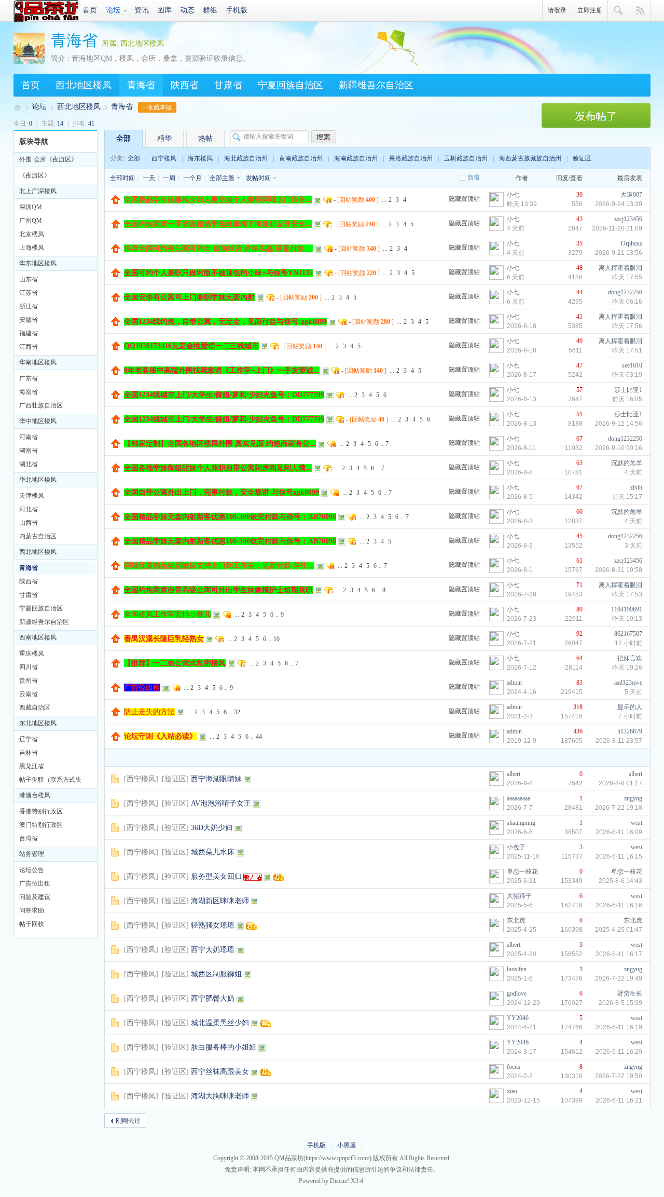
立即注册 (589, 10)
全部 (123, 138)
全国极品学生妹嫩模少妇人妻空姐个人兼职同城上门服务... (218, 199)
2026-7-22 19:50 (618, 1076)
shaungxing (521, 822)
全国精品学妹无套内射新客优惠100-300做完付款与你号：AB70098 (230, 517)
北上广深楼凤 (38, 191)
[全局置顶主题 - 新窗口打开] (116, 202)
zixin (636, 487)
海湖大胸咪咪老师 (220, 1096)
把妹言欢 (629, 658)
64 (579, 658)
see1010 (632, 365)
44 (579, 292)
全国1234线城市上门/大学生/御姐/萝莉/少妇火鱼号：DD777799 (224, 395)
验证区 (582, 158)
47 (579, 365)
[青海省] (29, 61)
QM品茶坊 (45, 11)
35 (579, 243)
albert (513, 774)
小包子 (516, 847)
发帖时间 (258, 178)
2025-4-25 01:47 (618, 929)
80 (579, 609)
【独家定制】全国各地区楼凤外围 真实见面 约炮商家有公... (220, 443)
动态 (187, 10)
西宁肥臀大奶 (212, 998)
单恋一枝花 (522, 871)
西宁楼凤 (163, 158)
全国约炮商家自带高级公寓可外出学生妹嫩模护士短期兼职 (218, 590)
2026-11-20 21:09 (617, 228)
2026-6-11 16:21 (619, 1100)
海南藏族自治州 (356, 158)
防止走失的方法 (149, 712)
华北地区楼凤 (38, 479)
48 (579, 267)
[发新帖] (596, 125)
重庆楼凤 (31, 653)
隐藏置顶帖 (464, 198)
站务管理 (31, 854)
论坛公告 (31, 870)
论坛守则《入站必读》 (160, 736)
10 (276, 639)
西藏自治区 (34, 707)
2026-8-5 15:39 (620, 1002)
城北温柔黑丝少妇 (220, 1023)
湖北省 (28, 464)
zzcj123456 (628, 219)
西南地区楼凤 (38, 637)
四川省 (28, 667)
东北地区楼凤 (38, 723)
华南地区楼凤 (38, 362)
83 (579, 682)
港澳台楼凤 (34, 795)
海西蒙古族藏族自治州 (530, 158)
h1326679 (629, 731)
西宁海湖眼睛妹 (216, 779)
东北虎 (516, 920)
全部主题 (222, 178)
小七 (513, 194)
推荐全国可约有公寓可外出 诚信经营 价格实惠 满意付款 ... (218, 248)
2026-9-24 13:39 (618, 204)
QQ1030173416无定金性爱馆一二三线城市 (191, 346)
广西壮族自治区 (41, 405)
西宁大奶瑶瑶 (212, 950)
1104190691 (626, 609)
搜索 (618, 11)
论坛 (113, 10)
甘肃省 (228, 85)
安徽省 (28, 319)
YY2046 (518, 1018)
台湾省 (28, 838)
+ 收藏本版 (157, 107)
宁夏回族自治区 (290, 85)
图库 (164, 10)
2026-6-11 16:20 (619, 1051)
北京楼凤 (31, 234)
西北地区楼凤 (84, 85)
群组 (210, 10)
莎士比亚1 (628, 389)
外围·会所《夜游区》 (48, 159)
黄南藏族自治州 (301, 158)
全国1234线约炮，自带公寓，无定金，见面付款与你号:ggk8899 (225, 321)
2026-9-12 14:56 (618, 423)
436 (578, 731)
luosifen (517, 969)
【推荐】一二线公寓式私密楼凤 (175, 663)
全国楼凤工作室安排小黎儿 (167, 614)
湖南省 (28, 450)
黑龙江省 (31, 766)
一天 (149, 178)
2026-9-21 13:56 (618, 252)
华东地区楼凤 (38, 263)
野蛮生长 (629, 993)
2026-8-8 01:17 (620, 783)
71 (579, 585)
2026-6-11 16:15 (619, 856)
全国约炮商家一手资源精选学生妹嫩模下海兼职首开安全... (218, 224)
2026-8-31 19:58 (618, 570)
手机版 (236, 10)
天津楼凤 (31, 495)
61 (579, 560)
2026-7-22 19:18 (618, 807)
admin (514, 682)
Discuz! (339, 1181)
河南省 (28, 437)
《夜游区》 (34, 175)
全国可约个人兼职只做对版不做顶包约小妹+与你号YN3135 (218, 273)
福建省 (28, 333)
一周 (169, 178)
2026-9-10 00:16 (618, 448)
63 (579, 463)
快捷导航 (640, 11)
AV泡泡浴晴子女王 (221, 803)
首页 (89, 10)
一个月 (192, 178)
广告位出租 (34, 883)
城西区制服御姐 (216, 974)
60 (579, 511)
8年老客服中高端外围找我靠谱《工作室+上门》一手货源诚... (222, 370)
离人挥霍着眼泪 (620, 267)
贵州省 (28, 680)
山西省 (28, 522)
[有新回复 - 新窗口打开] (115, 781)
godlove (517, 993)
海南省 (28, 392)
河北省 (28, 509)
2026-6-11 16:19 (619, 1027)
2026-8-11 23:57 (619, 740)
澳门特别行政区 (41, 824)
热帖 (205, 138)
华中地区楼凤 (38, 421)
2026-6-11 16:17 (619, 954)
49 (579, 341)
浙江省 (28, 306)
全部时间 (122, 178)
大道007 (631, 194)
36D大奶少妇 (211, 828)
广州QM (30, 220)
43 (579, 219)
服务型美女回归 (216, 876)
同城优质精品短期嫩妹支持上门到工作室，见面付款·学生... (219, 565)
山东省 (28, 279)
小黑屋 (346, 1145)
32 (237, 712)
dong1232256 (625, 292)
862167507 (628, 633)
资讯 (141, 10)
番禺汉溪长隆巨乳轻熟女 (164, 639)
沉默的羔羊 (626, 463)
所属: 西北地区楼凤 (133, 43)
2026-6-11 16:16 (619, 905)
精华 (164, 138)
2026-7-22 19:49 (618, 978)
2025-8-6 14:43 (620, 881)
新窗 (473, 177)
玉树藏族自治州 (466, 158)
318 (578, 707)
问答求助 (31, 910)
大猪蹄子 (519, 896)
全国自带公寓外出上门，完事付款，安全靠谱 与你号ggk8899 (221, 492)
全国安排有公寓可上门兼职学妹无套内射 (189, 297)
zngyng (633, 798)
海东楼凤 (200, 158)
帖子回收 (31, 924)
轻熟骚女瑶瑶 (212, 925)
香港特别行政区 (41, 811)
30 (579, 194)
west (636, 822)
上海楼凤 (31, 247)
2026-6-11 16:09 (619, 832)
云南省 (28, 694)
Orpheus (631, 243)
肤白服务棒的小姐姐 (223, 1047)
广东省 (28, 378)
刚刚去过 (128, 1120)
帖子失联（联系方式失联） (50, 781)
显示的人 (629, 707)
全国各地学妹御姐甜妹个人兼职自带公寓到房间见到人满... (218, 468)
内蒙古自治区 (38, 536)
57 (579, 389)
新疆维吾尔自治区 (376, 85)
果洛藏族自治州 (411, 158)
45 (579, 536)
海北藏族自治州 (246, 158)
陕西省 (185, 85)
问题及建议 (34, 897)
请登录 (557, 10)
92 (579, 633)
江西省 (28, 346)
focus (513, 1066)
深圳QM (30, 207)
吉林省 (28, 752)
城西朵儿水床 (212, 852)
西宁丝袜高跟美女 (220, 1072)
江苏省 (28, 292)
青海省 (74, 40)
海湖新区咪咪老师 (220, 901)
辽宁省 (28, 739)
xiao (512, 1091)
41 (579, 316)
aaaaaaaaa (518, 798)
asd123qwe (628, 682)
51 (579, 414)
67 (579, 438)
